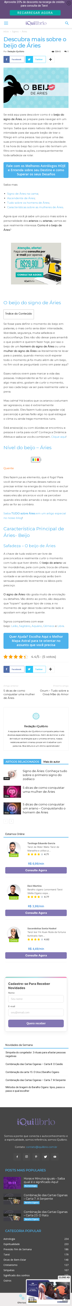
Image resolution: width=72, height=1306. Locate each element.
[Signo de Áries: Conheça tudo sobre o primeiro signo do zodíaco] (12, 774)
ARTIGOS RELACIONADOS (22, 761)
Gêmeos (48, 626)
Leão (14, 626)
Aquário (37, 626)
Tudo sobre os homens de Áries (28, 202)
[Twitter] (45, 1156)
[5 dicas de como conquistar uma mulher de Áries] (12, 792)
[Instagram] (26, 1156)
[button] (67, 23)
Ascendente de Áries (21, 198)
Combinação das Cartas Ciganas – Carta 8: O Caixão (34, 1064)
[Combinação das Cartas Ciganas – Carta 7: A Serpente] (12, 1199)
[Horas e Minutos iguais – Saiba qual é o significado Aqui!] (12, 1183)
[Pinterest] (36, 1156)
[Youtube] (54, 1156)
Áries (24, 31)
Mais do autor (51, 761)
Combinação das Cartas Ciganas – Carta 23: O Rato (45, 1213)
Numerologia (31, 1186)
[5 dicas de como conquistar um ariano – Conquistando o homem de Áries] (12, 808)
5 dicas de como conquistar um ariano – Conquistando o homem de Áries (44, 808)
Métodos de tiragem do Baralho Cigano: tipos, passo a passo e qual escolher (35, 1089)
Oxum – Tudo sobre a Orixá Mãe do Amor (54, 692)
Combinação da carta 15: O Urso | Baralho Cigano (32, 1072)
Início (6, 31)
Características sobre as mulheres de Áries (35, 207)
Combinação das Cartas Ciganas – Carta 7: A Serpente (36, 1080)
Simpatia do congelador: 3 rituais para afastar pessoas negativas (36, 1054)
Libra (60, 626)
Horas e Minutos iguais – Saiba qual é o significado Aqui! (44, 1180)
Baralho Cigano (31, 1202)
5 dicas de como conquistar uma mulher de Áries (19, 694)
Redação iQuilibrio (16, 51)
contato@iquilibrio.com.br (41, 1147)
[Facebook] (17, 1156)
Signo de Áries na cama (22, 193)
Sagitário (24, 626)
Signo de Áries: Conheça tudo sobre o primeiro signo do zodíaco (45, 775)
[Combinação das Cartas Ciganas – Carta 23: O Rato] (12, 1215)
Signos (15, 31)
